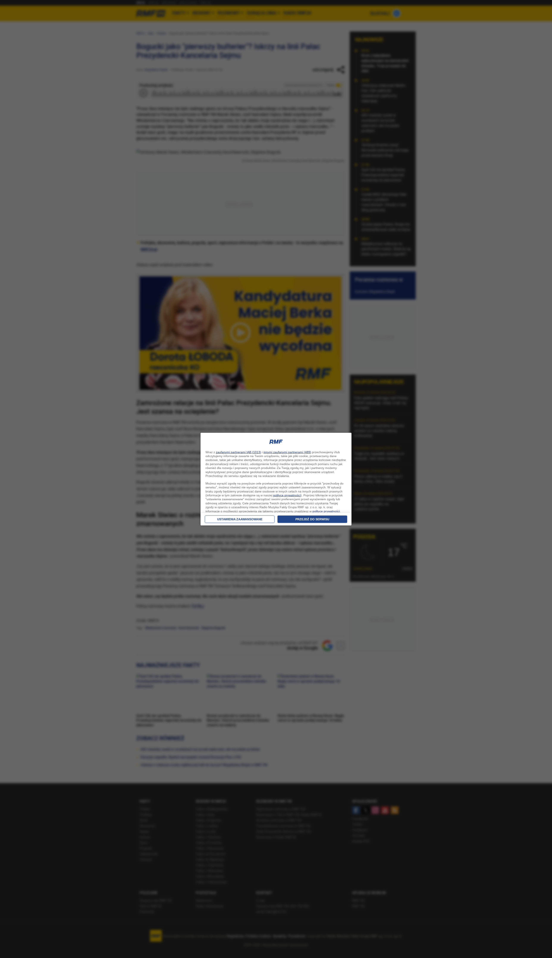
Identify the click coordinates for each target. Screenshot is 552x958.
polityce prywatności (287, 495)
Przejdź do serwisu (312, 519)
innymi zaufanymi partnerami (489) (287, 452)
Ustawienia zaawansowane (239, 519)
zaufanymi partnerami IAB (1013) (238, 452)
